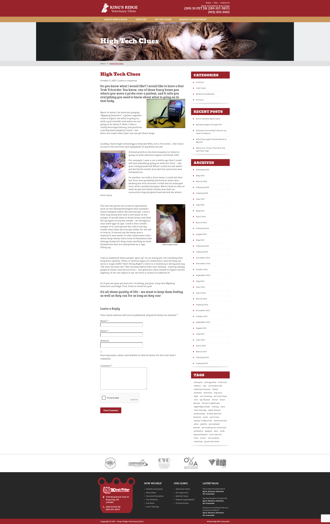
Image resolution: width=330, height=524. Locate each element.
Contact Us (225, 2)
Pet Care (200, 99)
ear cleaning (206, 396)
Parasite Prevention (154, 496)
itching (215, 406)
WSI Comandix (223, 521)
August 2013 (201, 328)
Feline (215, 399)
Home (208, 2)
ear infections (220, 396)
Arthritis (222, 382)
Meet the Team (182, 496)
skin (216, 431)
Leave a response (127, 80)
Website (104, 340)
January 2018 (202, 193)
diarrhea (208, 392)
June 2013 (200, 339)
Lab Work (150, 503)
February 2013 (202, 357)
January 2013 (202, 363)
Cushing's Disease (202, 389)
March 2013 (201, 351)
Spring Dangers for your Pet (209, 124)
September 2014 (203, 275)
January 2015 (202, 251)
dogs (196, 396)
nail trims (214, 417)
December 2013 (203, 310)
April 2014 (201, 293)
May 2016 (200, 210)
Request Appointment (193, 19)
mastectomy (199, 413)
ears (196, 399)
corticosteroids (215, 385)
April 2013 (201, 345)
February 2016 (202, 228)
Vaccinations (152, 499)
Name (104, 320)
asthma (197, 385)
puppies (208, 431)
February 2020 (202, 169)
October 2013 (202, 316)
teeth (222, 431)
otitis (196, 424)
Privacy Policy (182, 503)
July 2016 (200, 204)
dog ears (218, 392)
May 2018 (200, 175)
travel (203, 438)
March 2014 (201, 298)
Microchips (151, 492)
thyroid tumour (201, 434)
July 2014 (200, 281)
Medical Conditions (205, 94)
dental (215, 389)
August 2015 (201, 234)
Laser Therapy (152, 506)
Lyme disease (214, 410)
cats (204, 385)
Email (104, 330)
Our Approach (182, 492)
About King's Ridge (115, 19)
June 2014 (200, 287)
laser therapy (200, 410)
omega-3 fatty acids (203, 420)
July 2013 (200, 334)
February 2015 (202, 246)
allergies (198, 382)
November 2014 (203, 263)
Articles (200, 82)
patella (203, 424)
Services (141, 19)
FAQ (215, 2)
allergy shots (210, 382)
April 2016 (201, 216)
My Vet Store (163, 19)
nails (205, 417)
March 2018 (201, 181)
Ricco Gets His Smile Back (208, 118)
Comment (106, 365)
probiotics (198, 431)
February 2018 (202, 187)
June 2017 (200, 199)
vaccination (213, 438)
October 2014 (202, 269)
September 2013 (203, 322)
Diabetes (198, 392)
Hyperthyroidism (202, 406)
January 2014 (202, 304)
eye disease (205, 399)
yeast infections (211, 441)
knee (223, 406)
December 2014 (203, 257)
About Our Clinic (183, 489)
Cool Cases (201, 88)
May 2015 (200, 240)
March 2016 (201, 222)
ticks (196, 438)
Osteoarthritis (220, 420)
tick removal (215, 434)
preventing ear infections (214, 427)
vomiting (198, 441)
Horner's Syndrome (211, 403)
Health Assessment (154, 489)
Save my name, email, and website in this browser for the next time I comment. (138, 357)
